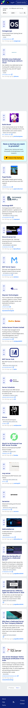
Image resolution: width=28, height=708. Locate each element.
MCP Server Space (8, 267)
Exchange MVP (7, 205)
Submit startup (21, 2)
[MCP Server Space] (14, 260)
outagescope (17, 41)
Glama (4, 417)
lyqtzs (15, 369)
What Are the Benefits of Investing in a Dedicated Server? (11, 558)
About (4, 699)
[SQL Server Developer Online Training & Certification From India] (14, 650)
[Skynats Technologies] (13, 288)
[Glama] (14, 410)
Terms (4, 705)
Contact (22, 703)
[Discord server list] (14, 230)
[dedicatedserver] (14, 522)
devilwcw (16, 277)
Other (4, 37)
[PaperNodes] (14, 170)
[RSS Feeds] (13, 702)
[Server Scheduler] (14, 380)
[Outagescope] (14, 24)
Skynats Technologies (10, 295)
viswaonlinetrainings (7, 679)
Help (3, 702)
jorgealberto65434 (18, 573)
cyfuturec (16, 76)
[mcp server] (14, 466)
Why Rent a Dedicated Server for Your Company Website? (13, 622)
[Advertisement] (14, 95)
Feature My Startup (15, 158)
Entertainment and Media (10, 245)
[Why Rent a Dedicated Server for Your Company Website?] (14, 615)
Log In (12, 2)
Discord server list (9, 237)
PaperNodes (6, 177)
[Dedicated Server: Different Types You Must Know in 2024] (14, 584)
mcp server (6, 473)
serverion (16, 511)
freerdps (16, 455)
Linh (15, 399)
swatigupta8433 (18, 341)
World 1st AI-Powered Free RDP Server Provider (12, 444)
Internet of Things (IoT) (9, 451)
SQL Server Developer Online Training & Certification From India (13, 658)
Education (5, 674)
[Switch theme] (8, 2)
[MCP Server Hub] (14, 352)
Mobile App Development (9, 132)
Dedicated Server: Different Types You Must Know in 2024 (13, 591)
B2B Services (6, 305)
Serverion (5, 501)
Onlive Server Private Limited (13, 327)
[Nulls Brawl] (14, 117)
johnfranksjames (18, 136)
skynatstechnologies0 (8, 310)
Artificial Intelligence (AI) (10, 365)
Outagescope (7, 31)
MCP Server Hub (8, 359)
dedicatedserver (8, 529)
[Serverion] (14, 494)
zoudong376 (17, 483)
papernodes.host (18, 189)
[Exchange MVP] (14, 198)
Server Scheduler (8, 387)
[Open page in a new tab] (3, 602)
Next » (18, 688)
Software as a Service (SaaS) (10, 215)
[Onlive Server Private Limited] (14, 320)
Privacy (22, 700)
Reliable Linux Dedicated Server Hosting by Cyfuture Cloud (12, 61)
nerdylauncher (17, 425)
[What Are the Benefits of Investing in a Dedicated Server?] (14, 550)
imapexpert (17, 219)
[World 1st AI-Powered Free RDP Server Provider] (14, 436)
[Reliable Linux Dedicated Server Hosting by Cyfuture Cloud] (14, 52)
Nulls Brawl (6, 124)
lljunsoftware (17, 249)
